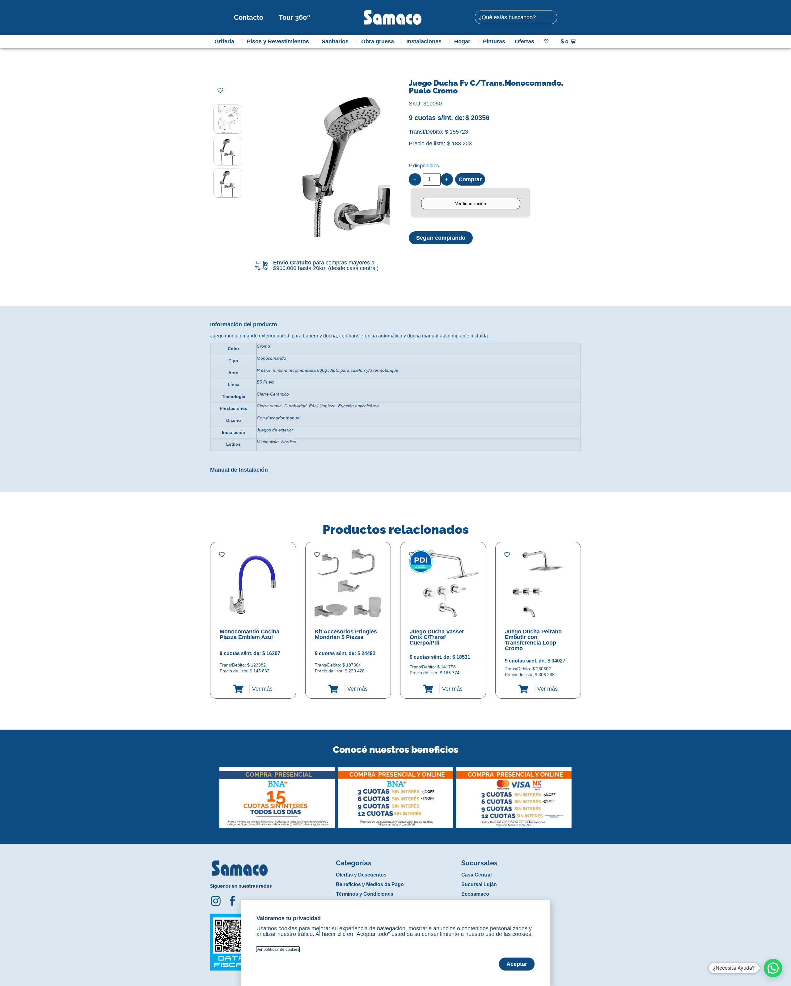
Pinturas (494, 41)
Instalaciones (424, 41)
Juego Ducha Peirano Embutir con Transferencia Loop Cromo (533, 639)
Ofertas (524, 41)
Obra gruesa (377, 41)
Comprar (470, 179)
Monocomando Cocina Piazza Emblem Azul (249, 634)
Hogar (462, 41)
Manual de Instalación (239, 470)
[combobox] (516, 17)
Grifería (224, 41)
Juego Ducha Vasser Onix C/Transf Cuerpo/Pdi (437, 637)
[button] (214, 793)
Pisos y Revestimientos (278, 41)
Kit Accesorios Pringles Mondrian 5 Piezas (346, 634)
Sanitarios (335, 41)
